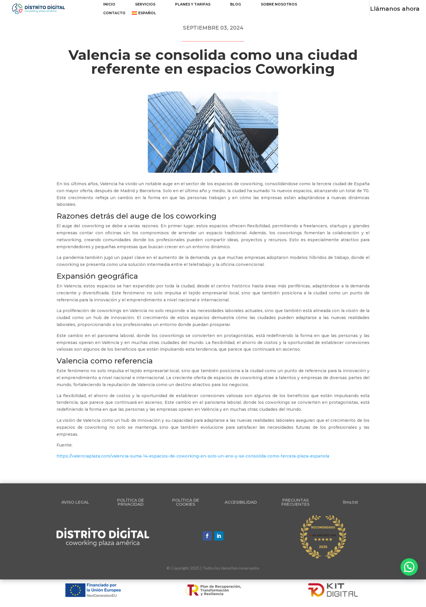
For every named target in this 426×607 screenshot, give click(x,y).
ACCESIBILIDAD (241, 502)
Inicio (109, 4)
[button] (409, 567)
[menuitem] (144, 14)
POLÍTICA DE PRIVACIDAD (130, 502)
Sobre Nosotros (279, 4)
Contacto (114, 13)
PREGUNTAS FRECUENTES (295, 502)
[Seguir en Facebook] (207, 536)
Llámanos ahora (395, 8)
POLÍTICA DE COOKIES (185, 502)
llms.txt (350, 502)
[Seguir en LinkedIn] (218, 536)
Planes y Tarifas (192, 4)
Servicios (145, 4)
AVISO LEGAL (75, 502)
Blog (235, 4)
